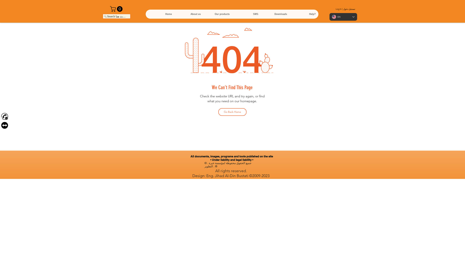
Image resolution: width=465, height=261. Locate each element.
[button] (117, 9)
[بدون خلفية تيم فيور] (4, 125)
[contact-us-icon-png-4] (4, 116)
